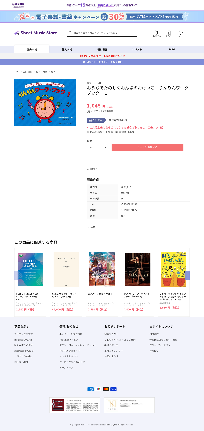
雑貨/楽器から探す (24, 350)
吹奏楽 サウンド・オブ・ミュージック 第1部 (64, 295)
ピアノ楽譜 (41, 71)
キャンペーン (66, 367)
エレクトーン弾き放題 (71, 333)
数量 (89, 140)
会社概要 (154, 350)
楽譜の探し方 (111, 345)
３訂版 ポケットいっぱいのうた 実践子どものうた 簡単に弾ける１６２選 (174, 296)
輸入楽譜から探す (23, 345)
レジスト (137, 49)
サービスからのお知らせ (72, 361)
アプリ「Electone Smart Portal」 (78, 345)
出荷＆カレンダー (113, 350)
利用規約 (154, 333)
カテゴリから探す (23, 333)
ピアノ (54, 71)
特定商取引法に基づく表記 (163, 339)
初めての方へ (111, 333)
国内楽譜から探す (23, 339)
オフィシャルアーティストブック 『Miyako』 (137, 295)
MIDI (172, 49)
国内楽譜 (32, 49)
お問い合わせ (111, 356)
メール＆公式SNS (68, 356)
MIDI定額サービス (68, 339)
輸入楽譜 (67, 49)
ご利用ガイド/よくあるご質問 (119, 339)
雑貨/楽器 (102, 49)
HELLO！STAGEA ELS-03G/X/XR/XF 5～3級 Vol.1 (28, 296)
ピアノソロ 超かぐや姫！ (100, 293)
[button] (102, 33)
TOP (16, 71)
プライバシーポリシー (161, 345)
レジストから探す (23, 356)
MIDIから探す (21, 361)
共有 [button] (93, 227)
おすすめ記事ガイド (69, 350)
